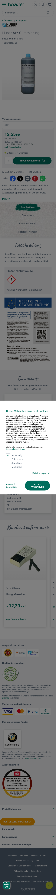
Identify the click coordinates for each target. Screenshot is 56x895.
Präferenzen (17, 459)
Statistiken (16, 463)
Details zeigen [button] (40, 473)
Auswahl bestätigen (11, 485)
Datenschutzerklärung (15, 449)
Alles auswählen (37, 485)
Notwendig (16, 455)
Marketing (16, 467)
